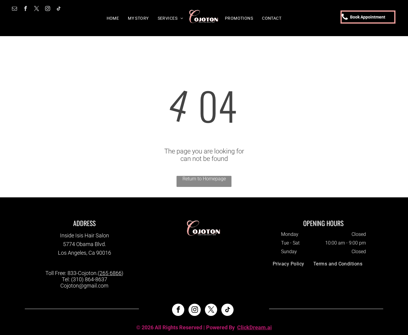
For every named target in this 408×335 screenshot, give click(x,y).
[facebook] (25, 9)
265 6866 (110, 273)
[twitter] (36, 9)
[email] (14, 9)
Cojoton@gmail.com (84, 285)
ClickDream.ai (254, 327)
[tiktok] (58, 9)
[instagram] (47, 9)
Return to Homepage (204, 179)
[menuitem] (113, 18)
